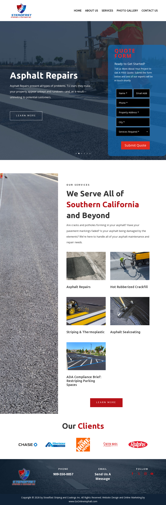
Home (78, 10)
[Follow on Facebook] (132, 473)
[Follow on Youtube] (151, 473)
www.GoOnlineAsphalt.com (83, 501)
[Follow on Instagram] (145, 473)
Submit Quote (135, 145)
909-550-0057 (63, 474)
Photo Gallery (127, 10)
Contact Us (150, 10)
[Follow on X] (139, 473)
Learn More (26, 116)
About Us (91, 10)
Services (107, 10)
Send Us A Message (103, 476)
